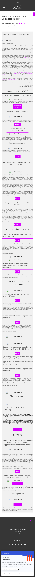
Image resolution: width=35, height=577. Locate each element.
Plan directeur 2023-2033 (24, 72)
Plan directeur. (26, 57)
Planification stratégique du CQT (9, 79)
